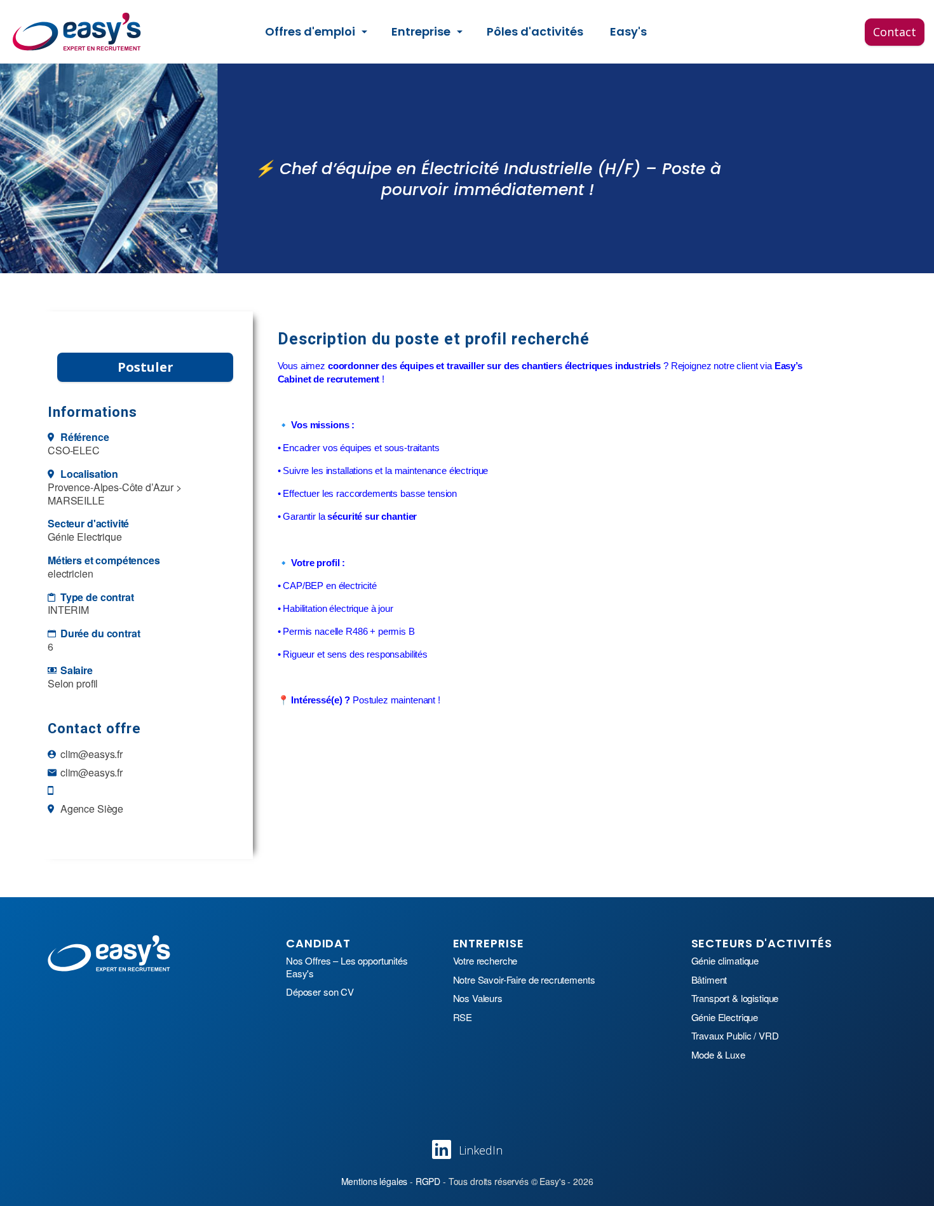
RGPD (428, 1181)
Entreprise (420, 31)
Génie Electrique (725, 1017)
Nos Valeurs (478, 998)
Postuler (145, 367)
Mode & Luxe (718, 1054)
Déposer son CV (320, 992)
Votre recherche (485, 960)
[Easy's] (77, 32)
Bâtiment (709, 979)
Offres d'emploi (310, 31)
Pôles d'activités (535, 31)
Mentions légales (374, 1181)
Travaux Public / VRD (735, 1035)
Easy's (628, 31)
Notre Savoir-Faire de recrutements (524, 979)
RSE (463, 1017)
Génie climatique (725, 960)
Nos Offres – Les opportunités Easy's (347, 966)
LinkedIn (481, 1150)
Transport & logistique (735, 998)
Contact (894, 31)
